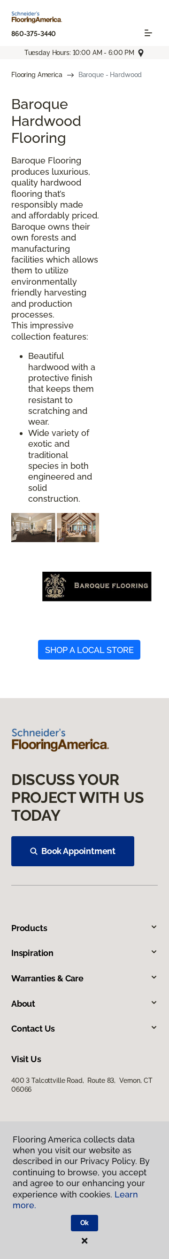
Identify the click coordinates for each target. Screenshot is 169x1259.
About (23, 1004)
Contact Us (33, 1029)
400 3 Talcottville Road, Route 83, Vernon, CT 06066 (81, 1085)
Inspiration (32, 953)
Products (29, 928)
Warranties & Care (47, 978)
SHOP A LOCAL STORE (89, 650)
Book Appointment (78, 851)
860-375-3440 (33, 34)
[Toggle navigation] (148, 32)
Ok (84, 1223)
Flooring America (36, 74)
